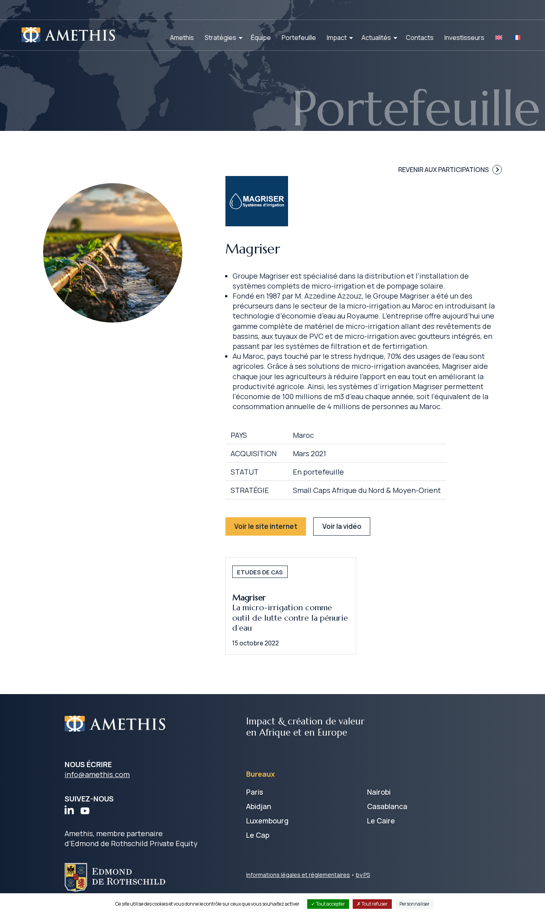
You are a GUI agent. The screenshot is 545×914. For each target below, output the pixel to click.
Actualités (376, 37)
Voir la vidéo (341, 526)
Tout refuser (374, 903)
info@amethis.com (97, 774)
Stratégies (220, 37)
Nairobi (379, 792)
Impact (337, 37)
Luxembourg (267, 820)
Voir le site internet (265, 526)
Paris (254, 792)
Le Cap (257, 835)
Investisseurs (464, 37)
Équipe (261, 37)
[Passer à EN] (499, 37)
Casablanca (387, 806)
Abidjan (258, 806)
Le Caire (381, 820)
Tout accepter (330, 903)
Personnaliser (414, 903)
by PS (363, 874)
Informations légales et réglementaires (298, 874)
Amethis (182, 37)
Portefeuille (299, 37)
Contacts (420, 37)
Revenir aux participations (443, 169)
